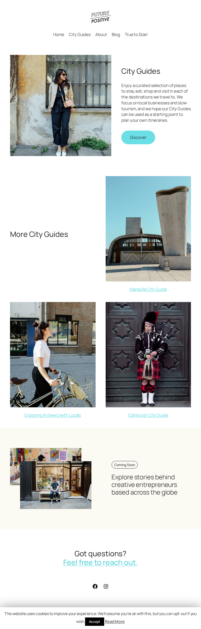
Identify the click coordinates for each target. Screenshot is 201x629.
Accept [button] (94, 621)
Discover (138, 137)
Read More (115, 621)
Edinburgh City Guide (148, 415)
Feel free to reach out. (100, 562)
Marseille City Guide (148, 289)
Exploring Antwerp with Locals (53, 415)
